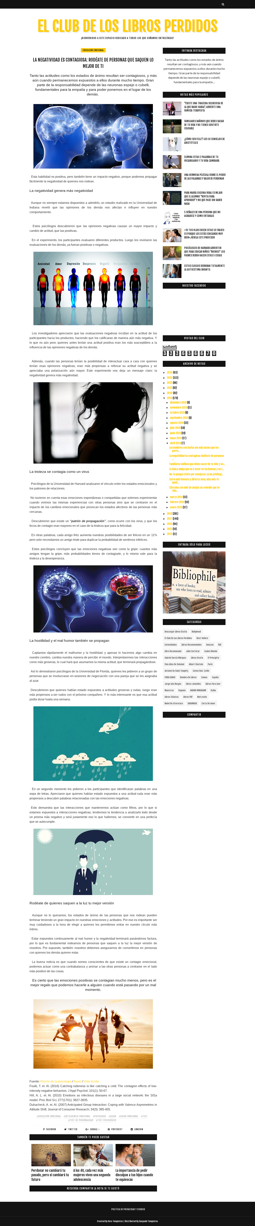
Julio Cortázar (193, 651)
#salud (112, 1116)
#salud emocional (128, 1116)
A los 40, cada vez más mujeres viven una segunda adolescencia (91, 1175)
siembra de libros (188, 677)
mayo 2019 (176, 438)
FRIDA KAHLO (170, 677)
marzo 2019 (176, 497)
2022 (170, 382)
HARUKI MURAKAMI (198, 690)
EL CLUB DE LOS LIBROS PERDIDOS (128, 26)
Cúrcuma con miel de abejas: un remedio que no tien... (194, 489)
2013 (170, 534)
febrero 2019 (177, 502)
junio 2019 (175, 433)
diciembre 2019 (178, 402)
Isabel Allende (210, 651)
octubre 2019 (177, 412)
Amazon (210, 644)
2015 (170, 528)
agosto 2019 (177, 422)
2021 (170, 387)
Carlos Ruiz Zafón (201, 670)
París (210, 664)
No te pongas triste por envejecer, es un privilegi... (196, 474)
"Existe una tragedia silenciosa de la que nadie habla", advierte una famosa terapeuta (203, 107)
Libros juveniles (193, 683)
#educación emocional (49, 1116)
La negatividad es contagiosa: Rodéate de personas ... (196, 457)
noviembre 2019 (179, 407)
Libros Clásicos (172, 697)
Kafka (213, 690)
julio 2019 (175, 427)
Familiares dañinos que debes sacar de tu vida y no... (197, 464)
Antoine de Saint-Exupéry (176, 670)
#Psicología (99, 1116)
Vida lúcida (91, 1081)
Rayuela (182, 690)
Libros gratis (197, 657)
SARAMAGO (192, 703)
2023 (170, 377)
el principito (213, 657)
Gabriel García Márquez (175, 657)
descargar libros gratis (176, 631)
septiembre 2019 (179, 417)
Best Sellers (202, 638)
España (215, 677)
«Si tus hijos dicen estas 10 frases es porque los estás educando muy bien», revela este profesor (204, 233)
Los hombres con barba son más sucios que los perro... (194, 449)
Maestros (169, 690)
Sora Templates (115, 1221)
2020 (170, 393)
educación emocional (93, 50)
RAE (219, 644)
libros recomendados (191, 644)
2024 (170, 372)
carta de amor (208, 703)
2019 (170, 398)
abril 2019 (175, 443)
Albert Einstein (196, 664)
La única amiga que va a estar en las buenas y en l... (196, 469)
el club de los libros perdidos (178, 638)
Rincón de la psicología (55, 1081)
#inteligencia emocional (77, 1116)
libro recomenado (173, 651)
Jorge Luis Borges (173, 683)
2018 (170, 513)
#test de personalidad (80, 1120)
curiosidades (171, 644)
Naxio (78, 1081)
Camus (204, 677)
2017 (170, 518)
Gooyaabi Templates (148, 1221)
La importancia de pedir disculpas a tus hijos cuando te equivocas (134, 1175)
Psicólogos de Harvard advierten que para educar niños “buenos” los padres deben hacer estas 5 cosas (204, 251)
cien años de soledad (174, 664)
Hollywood (196, 631)
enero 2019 (176, 507)
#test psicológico (106, 1120)
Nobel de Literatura (174, 703)
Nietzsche (202, 697)
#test (144, 1116)
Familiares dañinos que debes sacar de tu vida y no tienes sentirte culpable (204, 125)
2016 (170, 523)
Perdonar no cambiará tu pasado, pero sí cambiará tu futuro (50, 1175)
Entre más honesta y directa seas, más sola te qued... (194, 481)
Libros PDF (188, 697)
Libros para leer (213, 683)
